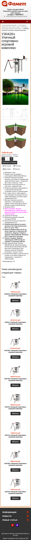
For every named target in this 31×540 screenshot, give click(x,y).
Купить (16, 300)
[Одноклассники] (13, 525)
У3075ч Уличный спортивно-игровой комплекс (15, 492)
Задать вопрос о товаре (9, 154)
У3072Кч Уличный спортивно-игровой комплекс (15, 351)
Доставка (7, 169)
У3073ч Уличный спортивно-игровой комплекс (15, 408)
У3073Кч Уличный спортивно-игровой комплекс (15, 379)
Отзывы (18, 166)
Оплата (17, 169)
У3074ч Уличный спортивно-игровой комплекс (15, 436)
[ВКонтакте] (18, 525)
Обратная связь (22, 16)
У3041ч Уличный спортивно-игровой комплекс (15, 323)
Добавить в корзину (9, 162)
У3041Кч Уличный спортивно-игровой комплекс (15, 295)
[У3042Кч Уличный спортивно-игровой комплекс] (15, 64)
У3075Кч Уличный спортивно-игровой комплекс (15, 464)
